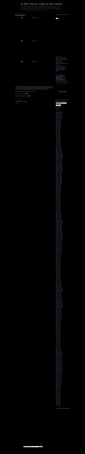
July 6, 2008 (58, 141)
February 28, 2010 (59, 252)
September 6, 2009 (59, 220)
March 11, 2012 (58, 385)
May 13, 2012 (58, 397)
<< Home (16, 103)
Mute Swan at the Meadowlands (61, 67)
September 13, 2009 (59, 221)
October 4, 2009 (58, 224)
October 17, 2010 (59, 295)
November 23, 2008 (59, 167)
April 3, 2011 (58, 326)
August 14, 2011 (58, 349)
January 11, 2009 (59, 175)
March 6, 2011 (58, 320)
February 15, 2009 (59, 182)
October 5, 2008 (58, 158)
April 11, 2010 (58, 260)
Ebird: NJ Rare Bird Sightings (61, 80)
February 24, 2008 (59, 117)
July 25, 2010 (58, 279)
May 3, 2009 (58, 196)
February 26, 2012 (59, 382)
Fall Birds (22, 91)
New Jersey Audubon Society (61, 78)
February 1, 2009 (58, 179)
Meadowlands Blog (59, 77)
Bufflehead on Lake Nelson (60, 69)
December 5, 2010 (59, 303)
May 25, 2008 (58, 133)
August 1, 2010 (58, 281)
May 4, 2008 (58, 129)
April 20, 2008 (58, 126)
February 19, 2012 (59, 381)
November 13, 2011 (59, 364)
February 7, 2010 (58, 248)
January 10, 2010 (59, 242)
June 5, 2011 (58, 336)
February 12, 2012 (59, 380)
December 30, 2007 (59, 112)
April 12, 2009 (58, 192)
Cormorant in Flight (59, 65)
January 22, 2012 (59, 376)
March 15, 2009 (58, 187)
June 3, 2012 (58, 401)
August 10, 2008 (58, 147)
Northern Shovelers (32, 91)
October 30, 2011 (59, 361)
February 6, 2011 (58, 315)
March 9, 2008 (58, 120)
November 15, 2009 (59, 232)
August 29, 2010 (58, 286)
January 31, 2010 (59, 246)
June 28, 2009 (58, 207)
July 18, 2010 (58, 278)
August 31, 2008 (58, 151)
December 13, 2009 (59, 237)
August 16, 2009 (58, 216)
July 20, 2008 (58, 143)
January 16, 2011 (59, 311)
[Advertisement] (60, 37)
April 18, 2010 (58, 261)
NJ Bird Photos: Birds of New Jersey (41, 4)
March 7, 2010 (58, 253)
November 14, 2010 (59, 299)
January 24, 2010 (59, 245)
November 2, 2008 (59, 163)
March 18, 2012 (58, 386)
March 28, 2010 (58, 257)
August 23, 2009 (58, 217)
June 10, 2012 (58, 402)
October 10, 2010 (59, 294)
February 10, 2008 (59, 114)
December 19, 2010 (59, 306)
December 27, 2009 (59, 240)
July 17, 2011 (58, 344)
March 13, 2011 (58, 322)
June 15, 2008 (58, 137)
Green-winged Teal (59, 60)
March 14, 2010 (58, 254)
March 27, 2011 (58, 324)
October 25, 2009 (59, 228)
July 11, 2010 (58, 277)
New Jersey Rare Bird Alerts (60, 75)
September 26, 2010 (59, 291)
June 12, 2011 (58, 337)
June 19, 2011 (58, 339)
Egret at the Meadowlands (60, 68)
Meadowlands (26, 91)
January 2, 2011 (58, 308)
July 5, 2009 (58, 208)
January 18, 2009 (59, 176)
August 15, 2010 (58, 283)
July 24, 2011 (58, 345)
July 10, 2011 (58, 343)
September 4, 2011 (59, 352)
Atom (26, 101)
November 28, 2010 (59, 302)
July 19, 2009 (58, 211)
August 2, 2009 (58, 213)
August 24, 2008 (58, 150)
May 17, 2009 (58, 199)
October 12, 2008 (59, 159)
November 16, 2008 (59, 166)
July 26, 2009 (58, 212)
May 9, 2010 (58, 265)
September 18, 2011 (59, 355)
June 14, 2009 (58, 204)
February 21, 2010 (59, 250)
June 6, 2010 (58, 270)
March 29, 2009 (58, 190)
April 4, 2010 (58, 258)
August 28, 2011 (58, 351)
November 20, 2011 (59, 365)
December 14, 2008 (59, 170)
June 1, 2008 (58, 134)
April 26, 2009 (58, 195)
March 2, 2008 (58, 118)
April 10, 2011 (58, 327)
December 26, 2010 (59, 307)
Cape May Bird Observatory (60, 79)
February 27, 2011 (59, 319)
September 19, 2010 (59, 290)
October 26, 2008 (59, 162)
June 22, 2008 (58, 138)
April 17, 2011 (58, 328)
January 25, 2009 (59, 178)
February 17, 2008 (59, 116)
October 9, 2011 (58, 357)
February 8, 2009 (58, 180)
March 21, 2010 (58, 256)
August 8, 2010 (58, 282)
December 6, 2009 (59, 236)
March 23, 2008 (58, 121)
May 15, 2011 (58, 332)
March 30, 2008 (58, 122)
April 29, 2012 (58, 394)
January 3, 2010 (58, 241)
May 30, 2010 (58, 269)
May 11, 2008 (58, 130)
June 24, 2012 (58, 405)
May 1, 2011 (58, 331)
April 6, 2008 (58, 124)
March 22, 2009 (58, 188)
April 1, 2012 (58, 389)
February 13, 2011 (59, 316)
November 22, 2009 (59, 233)
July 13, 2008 (58, 142)
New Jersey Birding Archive (60, 76)
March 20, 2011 (58, 323)
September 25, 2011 (59, 356)
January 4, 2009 (58, 174)
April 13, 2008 (58, 125)
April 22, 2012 (58, 393)
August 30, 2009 (58, 219)
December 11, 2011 (59, 369)
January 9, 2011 (58, 310)
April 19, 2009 (58, 194)
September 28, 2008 (59, 157)
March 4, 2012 (58, 384)
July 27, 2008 (58, 145)
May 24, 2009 (58, 200)
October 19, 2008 (59, 161)
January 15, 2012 (59, 374)
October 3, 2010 (58, 293)
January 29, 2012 (59, 377)
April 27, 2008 (58, 128)
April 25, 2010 (58, 262)
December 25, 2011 (59, 372)
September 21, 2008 (59, 155)
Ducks (19, 91)
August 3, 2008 (58, 146)
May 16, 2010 (58, 266)
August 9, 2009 (58, 215)
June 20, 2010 (58, 273)
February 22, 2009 (59, 183)
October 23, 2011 (59, 360)
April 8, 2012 (58, 390)
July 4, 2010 (58, 275)
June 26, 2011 (58, 340)
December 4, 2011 (59, 368)
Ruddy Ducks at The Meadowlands (61, 59)
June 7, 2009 (58, 203)
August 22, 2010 (58, 285)
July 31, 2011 (58, 347)
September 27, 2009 (59, 223)
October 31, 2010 (59, 298)
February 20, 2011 (59, 318)
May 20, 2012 (58, 398)
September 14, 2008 (59, 154)
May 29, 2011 (58, 335)
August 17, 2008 (58, 149)
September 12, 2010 (59, 289)
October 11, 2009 (59, 225)
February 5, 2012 (58, 378)
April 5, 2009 (58, 191)
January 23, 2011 (59, 312)
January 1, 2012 (58, 373)
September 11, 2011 (59, 353)
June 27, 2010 (58, 274)
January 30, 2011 (59, 314)
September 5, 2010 (59, 287)
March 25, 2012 (58, 388)
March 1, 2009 (58, 184)
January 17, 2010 (59, 244)
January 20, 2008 (59, 113)
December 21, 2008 (59, 171)
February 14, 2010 (59, 249)
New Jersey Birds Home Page (62, 14)
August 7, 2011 (58, 348)
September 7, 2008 (59, 153)
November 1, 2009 (59, 229)
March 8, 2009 (58, 186)
